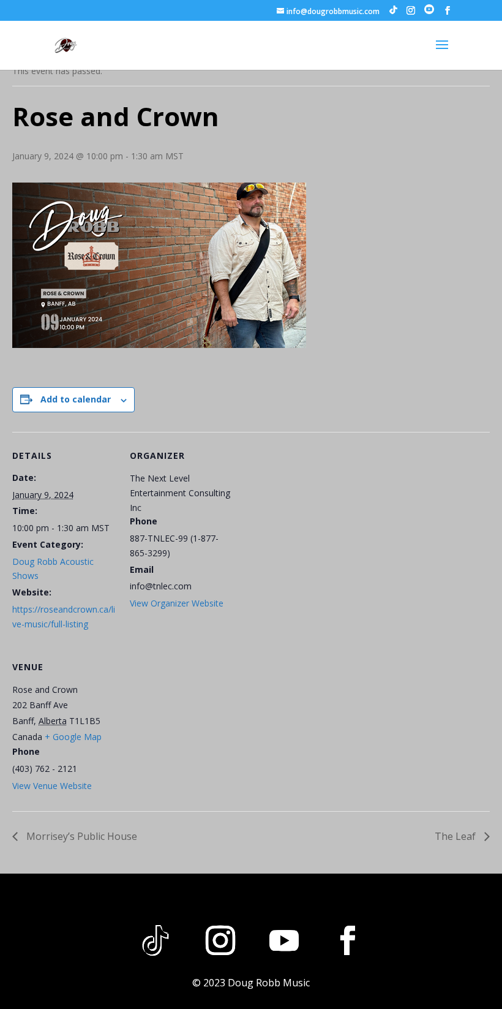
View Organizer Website (176, 603)
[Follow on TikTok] (155, 940)
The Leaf (456, 836)
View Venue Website (52, 786)
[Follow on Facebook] (347, 940)
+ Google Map (73, 737)
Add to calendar (75, 399)
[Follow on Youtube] (284, 940)
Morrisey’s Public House (80, 836)
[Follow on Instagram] (220, 940)
